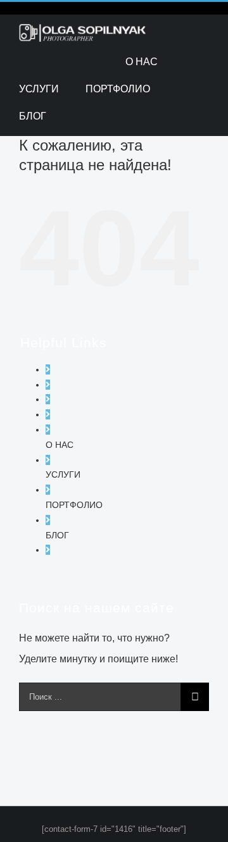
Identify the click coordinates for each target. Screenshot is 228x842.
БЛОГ (57, 535)
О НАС (59, 445)
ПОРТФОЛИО (74, 505)
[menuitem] (141, 61)
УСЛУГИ (63, 474)
